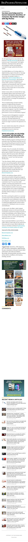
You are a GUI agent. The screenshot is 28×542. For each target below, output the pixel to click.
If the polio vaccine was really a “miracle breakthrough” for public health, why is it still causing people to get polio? (16, 526)
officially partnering (12, 60)
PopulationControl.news (8, 130)
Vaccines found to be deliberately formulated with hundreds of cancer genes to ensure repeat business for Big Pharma (16, 481)
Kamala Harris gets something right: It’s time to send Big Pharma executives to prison (16, 409)
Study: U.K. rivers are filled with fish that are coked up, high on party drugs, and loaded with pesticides (16, 429)
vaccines (9, 256)
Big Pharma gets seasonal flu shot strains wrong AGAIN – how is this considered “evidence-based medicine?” (16, 520)
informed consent (17, 250)
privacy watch (5, 255)
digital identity (21, 248)
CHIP (17, 246)
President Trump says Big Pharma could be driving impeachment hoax (16, 454)
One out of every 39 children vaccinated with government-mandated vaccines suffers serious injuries (16, 422)
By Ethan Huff (14, 405)
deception (7, 248)
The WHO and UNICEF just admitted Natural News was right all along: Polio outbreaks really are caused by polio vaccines (16, 467)
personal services (21, 253)
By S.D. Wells (14, 418)
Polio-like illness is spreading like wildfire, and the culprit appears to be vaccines (16, 435)
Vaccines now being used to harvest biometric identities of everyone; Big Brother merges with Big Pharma (16, 403)
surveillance (12, 255)
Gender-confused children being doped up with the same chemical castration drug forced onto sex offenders (16, 488)
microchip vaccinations (14, 251)
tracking (4, 256)
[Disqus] (14, 327)
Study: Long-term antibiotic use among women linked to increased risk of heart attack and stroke (15, 494)
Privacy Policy (14, 537)
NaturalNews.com (6, 235)
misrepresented (12, 253)
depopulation (13, 248)
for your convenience (7, 250)
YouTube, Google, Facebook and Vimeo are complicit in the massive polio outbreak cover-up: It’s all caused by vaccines (16, 448)
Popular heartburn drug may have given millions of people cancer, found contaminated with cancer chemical (15, 500)
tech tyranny (19, 255)
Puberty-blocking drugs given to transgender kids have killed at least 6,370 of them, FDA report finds (16, 507)
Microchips (4, 253)
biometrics (12, 246)
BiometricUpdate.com (7, 172)
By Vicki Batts (13, 431)
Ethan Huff (10, 21)
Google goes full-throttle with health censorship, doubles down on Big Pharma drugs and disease (16, 513)
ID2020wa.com (5, 238)
